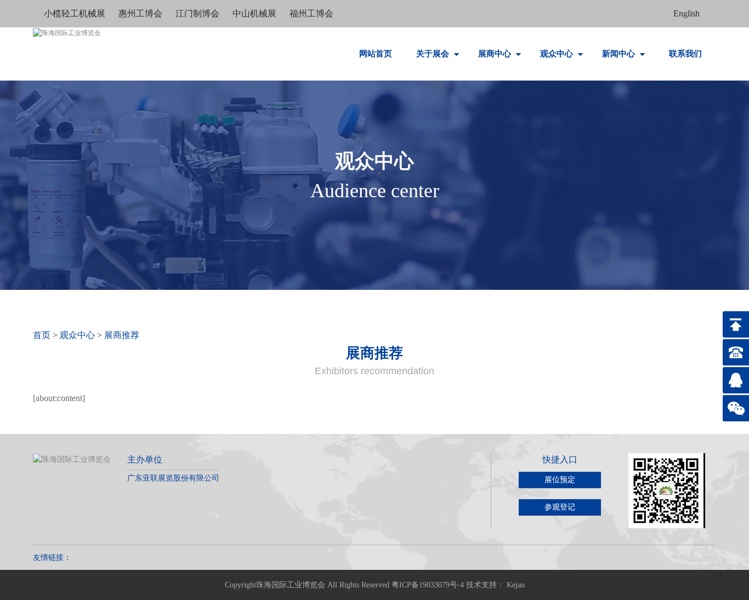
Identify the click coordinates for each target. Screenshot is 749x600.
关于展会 (433, 53)
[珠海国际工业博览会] (67, 52)
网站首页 (375, 53)
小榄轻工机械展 (75, 13)
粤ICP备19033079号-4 (427, 585)
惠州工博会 (141, 13)
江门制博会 (198, 13)
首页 (41, 335)
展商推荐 (121, 335)
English (686, 13)
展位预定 (559, 480)
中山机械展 (255, 13)
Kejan (516, 585)
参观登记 (559, 507)
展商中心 (495, 53)
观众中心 (557, 53)
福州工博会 (311, 13)
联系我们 (685, 53)
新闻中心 (619, 53)
